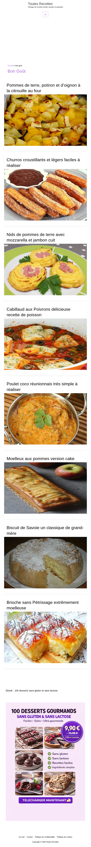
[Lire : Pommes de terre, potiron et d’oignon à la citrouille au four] (45, 120)
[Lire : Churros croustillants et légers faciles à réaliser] (45, 195)
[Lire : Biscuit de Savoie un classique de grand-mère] (45, 563)
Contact (30, 837)
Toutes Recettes (40, 4)
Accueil (21, 837)
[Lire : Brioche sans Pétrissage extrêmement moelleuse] (45, 637)
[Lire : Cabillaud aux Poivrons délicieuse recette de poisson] (45, 344)
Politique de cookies (64, 837)
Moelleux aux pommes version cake (40, 458)
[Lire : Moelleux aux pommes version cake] (45, 488)
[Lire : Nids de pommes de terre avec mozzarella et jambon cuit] (45, 269)
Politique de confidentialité (45, 837)
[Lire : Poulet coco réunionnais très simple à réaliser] (45, 419)
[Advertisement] (45, 34)
